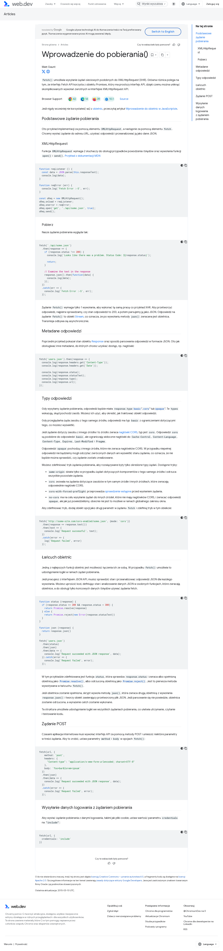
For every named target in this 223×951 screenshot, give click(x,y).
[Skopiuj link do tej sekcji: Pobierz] (56, 225)
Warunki (8, 944)
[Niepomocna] (178, 44)
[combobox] (151, 4)
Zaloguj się (212, 3)
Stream (79, 316)
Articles (9, 14)
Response (98, 341)
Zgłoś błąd (112, 910)
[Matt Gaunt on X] (43, 72)
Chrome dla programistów (159, 910)
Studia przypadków (155, 921)
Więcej (117, 3)
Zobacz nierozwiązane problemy (124, 916)
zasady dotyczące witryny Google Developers (119, 880)
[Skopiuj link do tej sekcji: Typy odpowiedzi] (74, 399)
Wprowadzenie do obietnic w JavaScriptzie (151, 108)
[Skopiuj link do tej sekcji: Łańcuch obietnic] (74, 557)
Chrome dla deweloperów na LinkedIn (198, 923)
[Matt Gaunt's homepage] (48, 72)
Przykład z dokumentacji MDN (82, 156)
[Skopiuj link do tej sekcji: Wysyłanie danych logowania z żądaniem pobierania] (135, 808)
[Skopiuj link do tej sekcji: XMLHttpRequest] (70, 144)
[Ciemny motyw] (182, 165)
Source (124, 99)
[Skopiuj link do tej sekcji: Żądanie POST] (69, 724)
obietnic (98, 108)
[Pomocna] (173, 44)
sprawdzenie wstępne (118, 491)
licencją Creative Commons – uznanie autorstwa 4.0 (117, 876)
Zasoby (49, 3)
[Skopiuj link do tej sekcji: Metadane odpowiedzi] (84, 331)
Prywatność (21, 944)
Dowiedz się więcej (70, 3)
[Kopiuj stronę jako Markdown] (162, 55)
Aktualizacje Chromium (157, 916)
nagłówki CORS (128, 432)
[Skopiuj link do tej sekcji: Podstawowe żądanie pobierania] (102, 119)
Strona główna (49, 44)
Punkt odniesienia (97, 3)
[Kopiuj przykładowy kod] (186, 165)
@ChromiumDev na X (194, 910)
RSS (185, 929)
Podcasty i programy (156, 926)
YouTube (187, 916)
